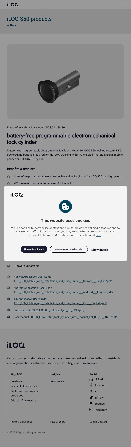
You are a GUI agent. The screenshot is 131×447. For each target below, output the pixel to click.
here (98, 235)
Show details (99, 249)
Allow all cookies (33, 249)
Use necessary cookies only (67, 249)
